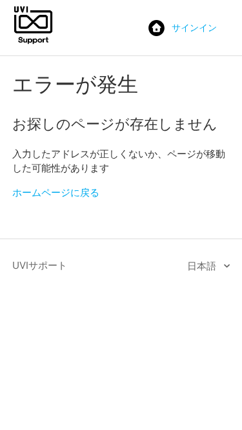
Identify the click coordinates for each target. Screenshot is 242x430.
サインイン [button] (194, 27)
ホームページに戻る (55, 192)
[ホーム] (33, 43)
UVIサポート (39, 265)
